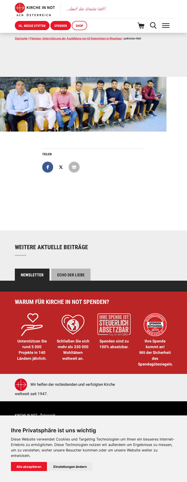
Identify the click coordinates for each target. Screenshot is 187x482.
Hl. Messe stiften (32, 26)
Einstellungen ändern (70, 467)
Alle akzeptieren (29, 467)
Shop (79, 26)
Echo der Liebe (71, 274)
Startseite (21, 38)
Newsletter (32, 274)
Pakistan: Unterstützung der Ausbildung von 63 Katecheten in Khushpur (76, 38)
